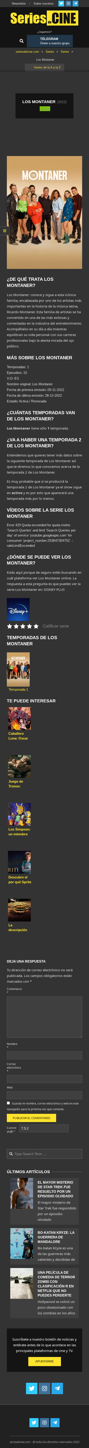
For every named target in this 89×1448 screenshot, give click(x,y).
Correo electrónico (12, 1067)
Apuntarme (44, 1361)
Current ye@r (11, 1129)
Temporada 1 (18, 689)
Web (10, 1087)
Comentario (12, 991)
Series (45, 108)
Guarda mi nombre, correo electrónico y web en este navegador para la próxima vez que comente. (43, 1106)
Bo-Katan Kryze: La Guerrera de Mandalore (56, 1237)
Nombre (12, 1046)
